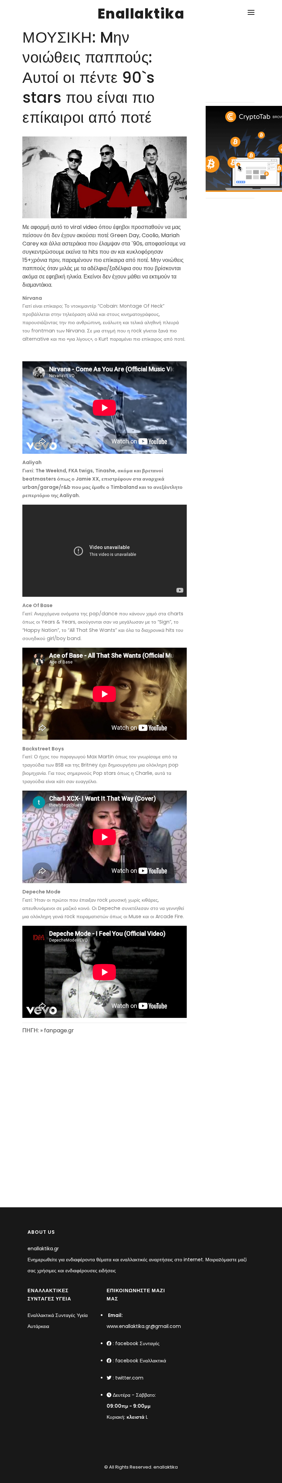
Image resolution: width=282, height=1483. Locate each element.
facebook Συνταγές (137, 1343)
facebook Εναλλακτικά (140, 1360)
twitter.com (129, 1377)
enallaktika (165, 1467)
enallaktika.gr (43, 1248)
